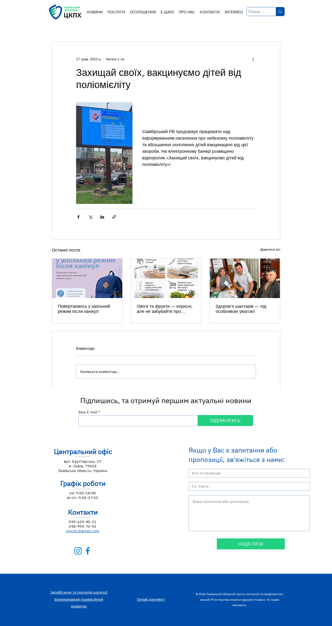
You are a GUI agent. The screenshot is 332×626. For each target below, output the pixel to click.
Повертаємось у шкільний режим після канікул (84, 309)
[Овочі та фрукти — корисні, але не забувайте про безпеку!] (166, 278)
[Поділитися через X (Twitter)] (90, 217)
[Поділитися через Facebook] (78, 217)
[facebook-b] (87, 550)
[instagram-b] (78, 550)
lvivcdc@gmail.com (82, 531)
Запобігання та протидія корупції (78, 592)
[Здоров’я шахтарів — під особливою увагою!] (245, 278)
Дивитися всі (270, 249)
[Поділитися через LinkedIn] (102, 217)
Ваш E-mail (88, 412)
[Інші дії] (253, 59)
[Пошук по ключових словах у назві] (280, 11)
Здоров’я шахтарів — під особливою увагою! (241, 309)
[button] (116, 12)
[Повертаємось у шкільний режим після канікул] (87, 278)
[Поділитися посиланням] (114, 217)
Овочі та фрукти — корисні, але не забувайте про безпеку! (164, 309)
